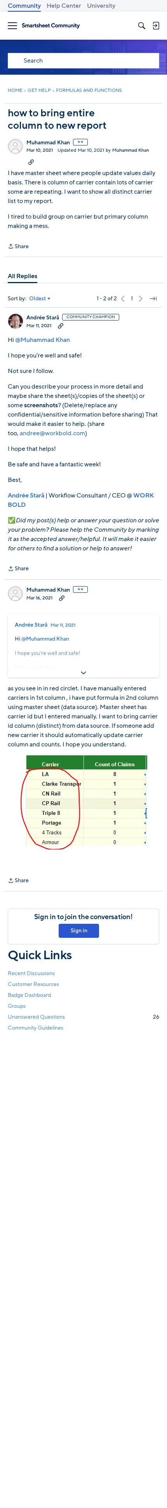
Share (18, 247)
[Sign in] (156, 25)
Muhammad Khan (48, 142)
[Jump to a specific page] (153, 298)
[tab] (22, 276)
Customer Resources (33, 984)
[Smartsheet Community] (51, 25)
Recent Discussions (31, 973)
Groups (17, 1006)
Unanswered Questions (83, 1017)
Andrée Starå (42, 317)
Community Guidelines (35, 1028)
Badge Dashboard (29, 995)
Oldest (37, 299)
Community (24, 6)
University (101, 6)
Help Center (64, 6)
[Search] (142, 25)
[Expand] (83, 673)
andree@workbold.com (52, 433)
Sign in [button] (79, 930)
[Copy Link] (31, 161)
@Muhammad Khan (42, 340)
